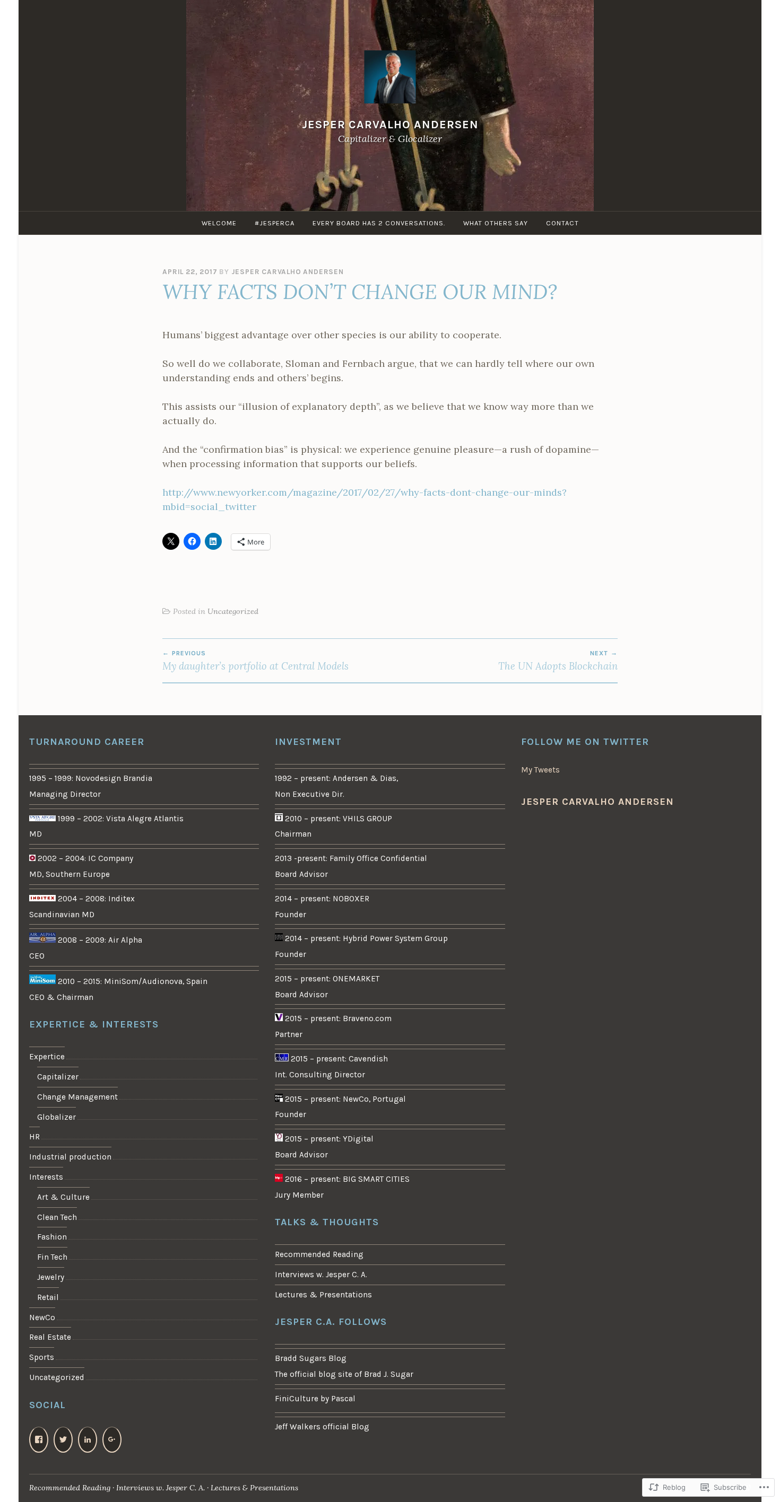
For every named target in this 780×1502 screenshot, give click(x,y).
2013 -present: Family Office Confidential (351, 858)
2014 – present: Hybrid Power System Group (365, 938)
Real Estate (50, 1337)
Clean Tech (57, 1217)
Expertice (47, 1056)
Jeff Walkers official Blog (322, 1426)
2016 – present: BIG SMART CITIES (346, 1179)
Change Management (77, 1097)
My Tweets (540, 770)
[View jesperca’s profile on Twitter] (63, 1440)
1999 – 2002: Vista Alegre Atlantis (120, 818)
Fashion (52, 1237)
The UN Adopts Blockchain (558, 660)
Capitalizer (58, 1077)
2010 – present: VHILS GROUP (337, 818)
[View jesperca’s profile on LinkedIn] (87, 1440)
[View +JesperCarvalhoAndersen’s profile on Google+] (112, 1440)
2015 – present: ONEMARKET (327, 978)
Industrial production (70, 1157)
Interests (46, 1177)
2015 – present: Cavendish (338, 1059)
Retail (48, 1297)
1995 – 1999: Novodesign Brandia (90, 778)
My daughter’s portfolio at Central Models (255, 660)
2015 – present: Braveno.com (337, 1018)
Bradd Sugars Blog (310, 1358)
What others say (495, 223)
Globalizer (56, 1117)
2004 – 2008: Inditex (95, 898)
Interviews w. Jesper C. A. (321, 1274)
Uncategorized (232, 611)
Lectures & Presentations (323, 1294)
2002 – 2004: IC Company (84, 858)
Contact (562, 223)
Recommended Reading (319, 1254)
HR (34, 1136)
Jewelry (50, 1277)
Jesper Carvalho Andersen (390, 124)
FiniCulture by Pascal (315, 1398)
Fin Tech (52, 1257)
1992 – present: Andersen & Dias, (336, 778)
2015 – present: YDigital (328, 1139)
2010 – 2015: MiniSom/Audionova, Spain (131, 981)
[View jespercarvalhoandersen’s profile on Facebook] (38, 1440)
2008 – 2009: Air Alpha (99, 940)
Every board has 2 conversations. (379, 223)
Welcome (219, 223)
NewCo (42, 1317)
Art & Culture (63, 1197)
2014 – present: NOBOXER (322, 898)
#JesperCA (274, 223)
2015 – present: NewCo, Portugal (344, 1099)
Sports (41, 1357)
